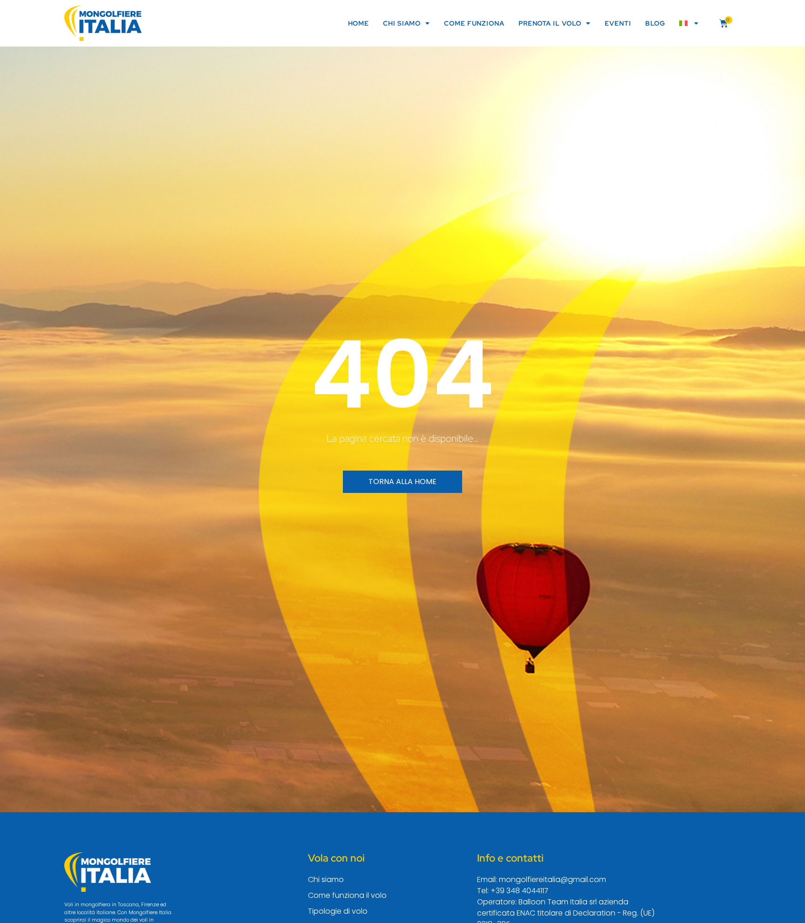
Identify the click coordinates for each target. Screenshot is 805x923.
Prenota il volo (550, 23)
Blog (655, 23)
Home (358, 23)
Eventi (618, 23)
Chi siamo (402, 23)
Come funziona (474, 23)
